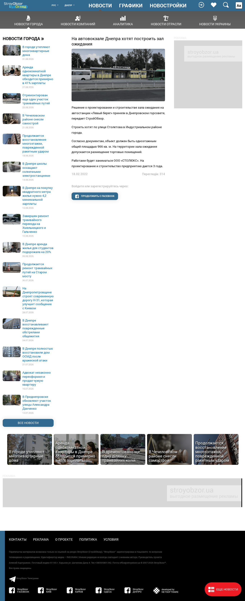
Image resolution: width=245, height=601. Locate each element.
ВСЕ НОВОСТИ (28, 423)
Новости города (28, 24)
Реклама (41, 539)
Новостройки (168, 5)
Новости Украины (215, 24)
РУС (54, 5)
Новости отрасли (166, 24)
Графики (131, 5)
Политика (88, 539)
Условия (111, 539)
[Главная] (16, 5)
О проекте (64, 539)
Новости (100, 5)
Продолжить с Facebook (97, 196)
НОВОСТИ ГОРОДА (23, 38)
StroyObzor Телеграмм (27, 578)
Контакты (18, 539)
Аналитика (123, 24)
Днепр (68, 5)
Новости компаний (78, 24)
